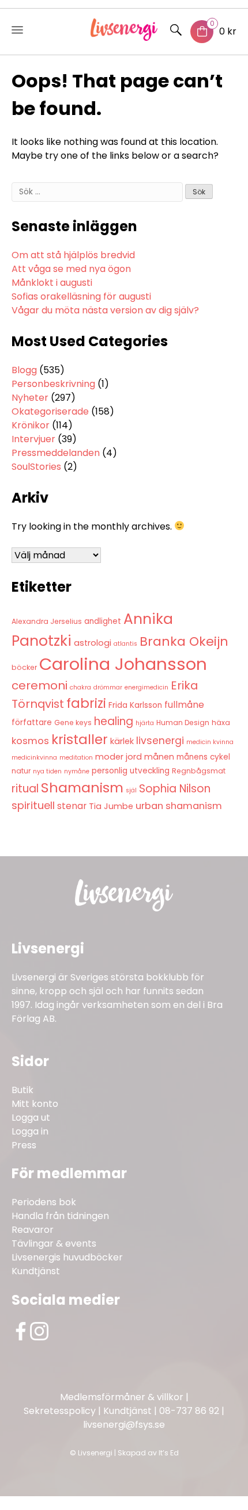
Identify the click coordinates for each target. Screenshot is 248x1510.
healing (113, 721)
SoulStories (36, 466)
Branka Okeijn (184, 641)
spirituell (33, 805)
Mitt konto (35, 1103)
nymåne (76, 771)
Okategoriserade (50, 411)
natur (21, 771)
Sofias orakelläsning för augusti (81, 296)
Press (24, 1145)
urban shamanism (179, 806)
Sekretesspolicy (60, 1410)
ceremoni (39, 685)
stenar (72, 806)
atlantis (125, 643)
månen (159, 756)
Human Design (182, 722)
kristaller (79, 739)
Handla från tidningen (60, 1215)
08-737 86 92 (189, 1410)
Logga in (30, 1131)
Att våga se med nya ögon (71, 268)
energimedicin (146, 687)
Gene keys (73, 722)
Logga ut (31, 1117)
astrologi (92, 643)
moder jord (118, 756)
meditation (76, 757)
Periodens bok (44, 1202)
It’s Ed (169, 1453)
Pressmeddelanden (56, 452)
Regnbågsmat (199, 771)
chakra (80, 687)
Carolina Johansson (123, 664)
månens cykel (203, 757)
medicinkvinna (34, 757)
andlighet (102, 621)
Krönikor (31, 425)
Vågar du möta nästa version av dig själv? (105, 310)
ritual (25, 788)
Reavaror (33, 1229)
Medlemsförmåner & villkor (121, 1397)
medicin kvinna (210, 742)
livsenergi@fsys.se (124, 1424)
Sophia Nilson (175, 788)
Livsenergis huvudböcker (67, 1257)
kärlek (122, 741)
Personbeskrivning (53, 383)
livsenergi (160, 741)
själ (131, 790)
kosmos (30, 741)
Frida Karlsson (135, 705)
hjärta (145, 723)
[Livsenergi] (124, 37)
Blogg (24, 370)
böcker (24, 667)
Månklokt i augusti (52, 282)
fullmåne (184, 705)
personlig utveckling (131, 770)
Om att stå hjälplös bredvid (73, 255)
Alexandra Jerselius (47, 621)
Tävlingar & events (54, 1243)
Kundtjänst (36, 1271)
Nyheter (30, 397)
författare (32, 722)
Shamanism (82, 787)
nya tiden (47, 771)
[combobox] (97, 192)
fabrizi (86, 703)
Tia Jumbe (111, 806)
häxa (221, 722)
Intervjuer (33, 439)
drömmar (107, 687)
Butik (22, 1090)
